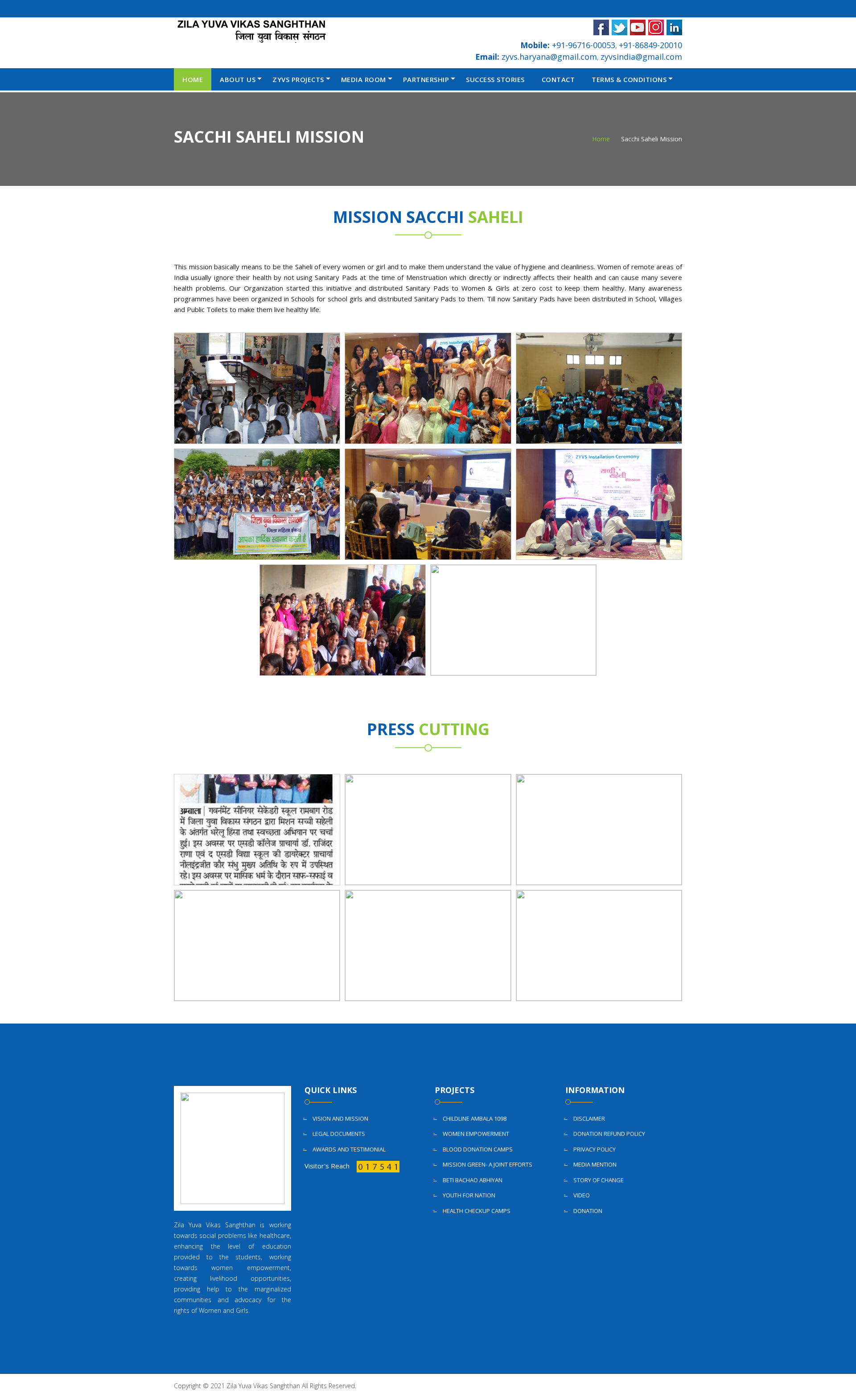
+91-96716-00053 (567, 45)
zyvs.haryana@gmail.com (536, 56)
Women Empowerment (476, 1134)
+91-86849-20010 (650, 45)
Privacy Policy (594, 1149)
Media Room (363, 79)
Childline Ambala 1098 (474, 1118)
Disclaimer (589, 1118)
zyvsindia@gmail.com (641, 56)
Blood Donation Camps (478, 1149)
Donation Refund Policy (609, 1134)
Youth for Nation (469, 1195)
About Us (237, 79)
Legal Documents (339, 1134)
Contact (558, 79)
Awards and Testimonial (349, 1149)
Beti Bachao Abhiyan (472, 1180)
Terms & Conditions (629, 79)
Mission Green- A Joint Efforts (487, 1164)
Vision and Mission (340, 1118)
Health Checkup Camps (476, 1211)
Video (581, 1195)
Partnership (426, 79)
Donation (587, 1211)
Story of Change (598, 1180)
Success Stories (495, 79)
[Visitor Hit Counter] (377, 1165)
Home (192, 79)
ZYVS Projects (298, 79)
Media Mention (595, 1164)
